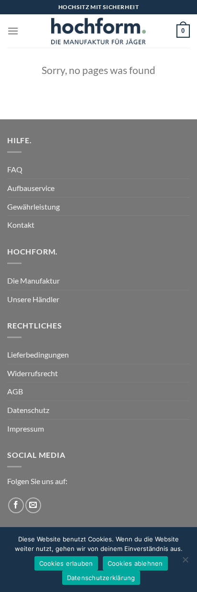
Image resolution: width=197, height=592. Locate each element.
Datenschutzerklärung (101, 577)
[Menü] (13, 30)
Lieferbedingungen (38, 354)
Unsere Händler (33, 299)
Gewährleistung (33, 206)
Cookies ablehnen (135, 563)
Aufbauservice (31, 187)
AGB (15, 391)
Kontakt (20, 224)
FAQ (14, 169)
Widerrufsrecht (32, 373)
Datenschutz (28, 409)
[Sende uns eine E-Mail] (33, 505)
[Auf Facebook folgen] (16, 505)
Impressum (25, 428)
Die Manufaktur (33, 280)
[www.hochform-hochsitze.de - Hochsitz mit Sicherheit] (98, 31)
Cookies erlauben (66, 563)
